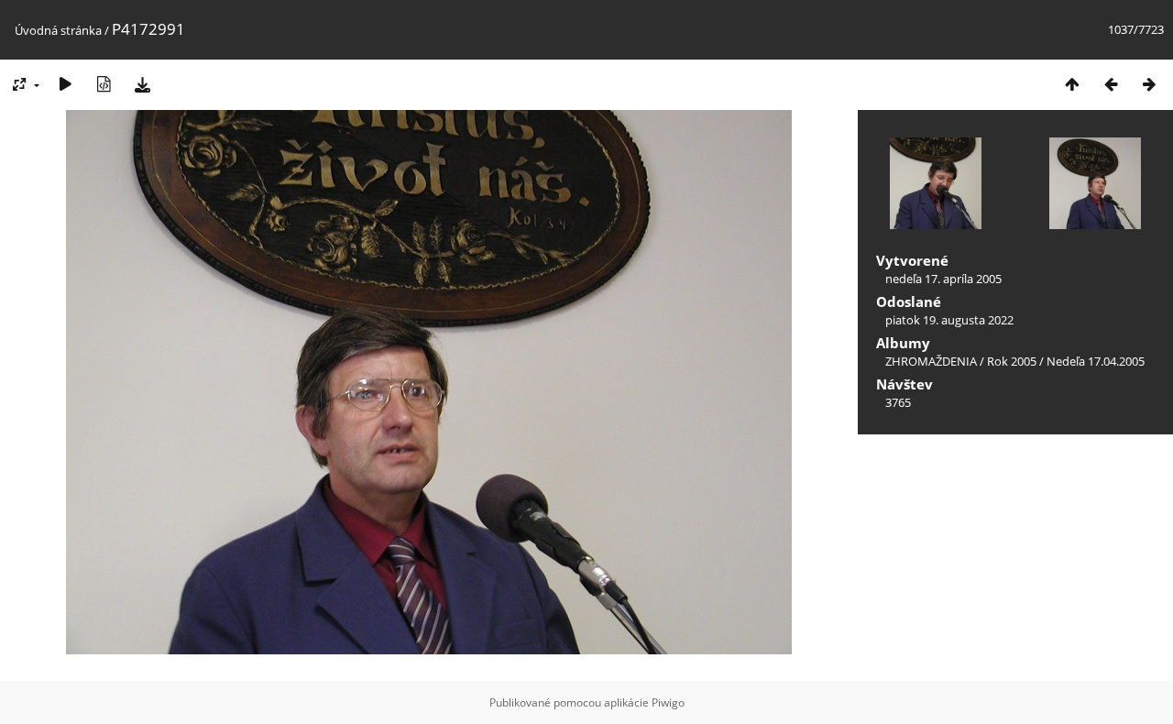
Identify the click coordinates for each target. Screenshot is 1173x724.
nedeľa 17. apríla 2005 (943, 278)
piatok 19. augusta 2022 (949, 320)
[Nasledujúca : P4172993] (1149, 83)
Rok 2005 (1011, 361)
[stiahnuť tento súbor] (142, 83)
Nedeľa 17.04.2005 (1096, 361)
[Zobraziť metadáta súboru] (103, 83)
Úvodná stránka (58, 30)
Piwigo (668, 702)
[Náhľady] (1072, 83)
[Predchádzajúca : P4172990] (1110, 83)
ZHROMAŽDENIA (931, 361)
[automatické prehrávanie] (65, 83)
